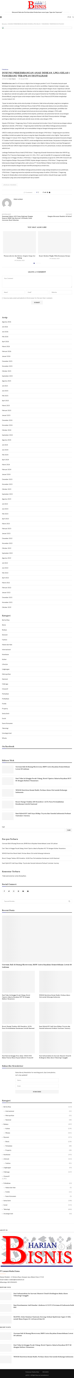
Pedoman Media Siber (32, 1372)
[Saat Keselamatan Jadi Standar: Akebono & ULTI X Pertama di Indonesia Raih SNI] (6, 1308)
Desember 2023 (7, 479)
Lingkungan (37, 1167)
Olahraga (37, 1172)
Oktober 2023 (6, 489)
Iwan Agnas (12, 79)
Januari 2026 (6, 356)
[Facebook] (68, 17)
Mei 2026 (5, 336)
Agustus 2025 (6, 381)
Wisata (38, 1133)
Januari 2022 (6, 592)
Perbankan (38, 1146)
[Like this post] (40, 192)
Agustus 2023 (6, 499)
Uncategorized (37, 1213)
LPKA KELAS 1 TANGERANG (9, 184)
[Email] (28, 891)
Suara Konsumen (38, 1196)
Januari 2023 (6, 533)
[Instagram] (70, 17)
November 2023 (7, 484)
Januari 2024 (6, 474)
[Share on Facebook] (43, 192)
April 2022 (5, 578)
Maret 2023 (6, 523)
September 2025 (7, 376)
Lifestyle (37, 1159)
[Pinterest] (18, 891)
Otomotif (6, 1176)
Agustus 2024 (6, 440)
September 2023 (7, 494)
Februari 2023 (6, 528)
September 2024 (7, 435)
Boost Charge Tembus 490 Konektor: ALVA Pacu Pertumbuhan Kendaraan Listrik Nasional (30, 858)
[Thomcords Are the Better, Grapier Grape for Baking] (19, 242)
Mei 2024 (5, 455)
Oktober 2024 (6, 430)
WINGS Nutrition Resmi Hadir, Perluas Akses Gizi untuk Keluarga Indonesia (26, 853)
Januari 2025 (6, 415)
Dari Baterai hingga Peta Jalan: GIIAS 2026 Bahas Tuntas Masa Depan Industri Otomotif (17, 1057)
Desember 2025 (7, 361)
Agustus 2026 (6, 322)
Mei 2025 (5, 395)
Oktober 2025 (6, 371)
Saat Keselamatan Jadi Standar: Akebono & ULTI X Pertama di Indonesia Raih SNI (43, 1306)
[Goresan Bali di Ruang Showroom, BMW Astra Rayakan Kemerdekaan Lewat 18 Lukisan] (37, 939)
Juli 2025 (5, 386)
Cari (3, 827)
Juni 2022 (5, 568)
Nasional (38, 1120)
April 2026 (5, 341)
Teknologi (37, 1209)
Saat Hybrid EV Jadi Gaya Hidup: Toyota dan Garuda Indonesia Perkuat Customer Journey (30, 863)
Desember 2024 (7, 420)
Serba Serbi (37, 1200)
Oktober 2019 (6, 607)
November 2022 (7, 543)
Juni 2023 (5, 509)
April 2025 (5, 400)
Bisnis (38, 1141)
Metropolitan (38, 1115)
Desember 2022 (7, 538)
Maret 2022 (6, 582)
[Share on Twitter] (45, 192)
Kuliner (38, 1128)
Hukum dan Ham (38, 1187)
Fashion (38, 1163)
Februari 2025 (6, 410)
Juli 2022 (5, 563)
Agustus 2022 (6, 558)
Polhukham (5, 69)
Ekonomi (37, 1137)
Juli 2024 (5, 445)
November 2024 (7, 425)
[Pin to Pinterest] (47, 192)
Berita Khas (37, 1107)
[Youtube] (23, 891)
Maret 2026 (6, 346)
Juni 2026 (5, 332)
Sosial (37, 1205)
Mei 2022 (5, 573)
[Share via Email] (49, 192)
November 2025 (7, 366)
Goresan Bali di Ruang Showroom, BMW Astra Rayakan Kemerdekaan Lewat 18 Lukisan (30, 843)
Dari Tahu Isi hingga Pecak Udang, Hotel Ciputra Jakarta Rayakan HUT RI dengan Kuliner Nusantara (34, 848)
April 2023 (5, 519)
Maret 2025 (6, 405)
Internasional (38, 1111)
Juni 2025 (5, 391)
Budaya (37, 1124)
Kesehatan (37, 1154)
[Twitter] (9, 891)
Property (38, 1150)
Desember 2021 (7, 597)
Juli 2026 (5, 327)
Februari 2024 (6, 469)
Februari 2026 (6, 351)
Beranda (4, 24)
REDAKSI (45, 1372)
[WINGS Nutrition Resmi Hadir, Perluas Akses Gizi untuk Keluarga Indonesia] (55, 982)
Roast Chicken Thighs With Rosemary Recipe (54, 256)
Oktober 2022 (6, 548)
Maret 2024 (6, 464)
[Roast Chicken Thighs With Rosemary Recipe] (54, 242)
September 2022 (7, 553)
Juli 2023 (5, 504)
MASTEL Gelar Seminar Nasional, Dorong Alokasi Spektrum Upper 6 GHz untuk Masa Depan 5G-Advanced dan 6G (42, 1318)
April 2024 (5, 459)
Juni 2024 (5, 450)
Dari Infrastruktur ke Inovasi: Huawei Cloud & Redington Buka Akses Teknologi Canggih (55, 1057)
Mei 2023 (5, 514)
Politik (38, 1192)
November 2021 (7, 602)
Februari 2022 (6, 587)
